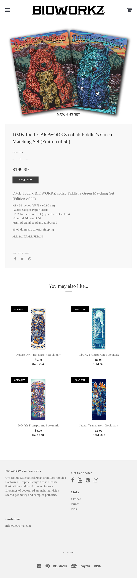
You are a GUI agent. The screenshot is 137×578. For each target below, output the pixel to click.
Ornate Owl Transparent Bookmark (38, 354)
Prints (75, 504)
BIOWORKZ (68, 552)
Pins (74, 509)
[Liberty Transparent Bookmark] (98, 328)
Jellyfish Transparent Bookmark (38, 425)
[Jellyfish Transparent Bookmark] (38, 399)
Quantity (17, 152)
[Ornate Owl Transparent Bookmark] (38, 328)
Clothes (76, 499)
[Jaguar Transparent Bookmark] (98, 399)
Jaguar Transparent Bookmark (98, 425)
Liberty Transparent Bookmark (99, 354)
